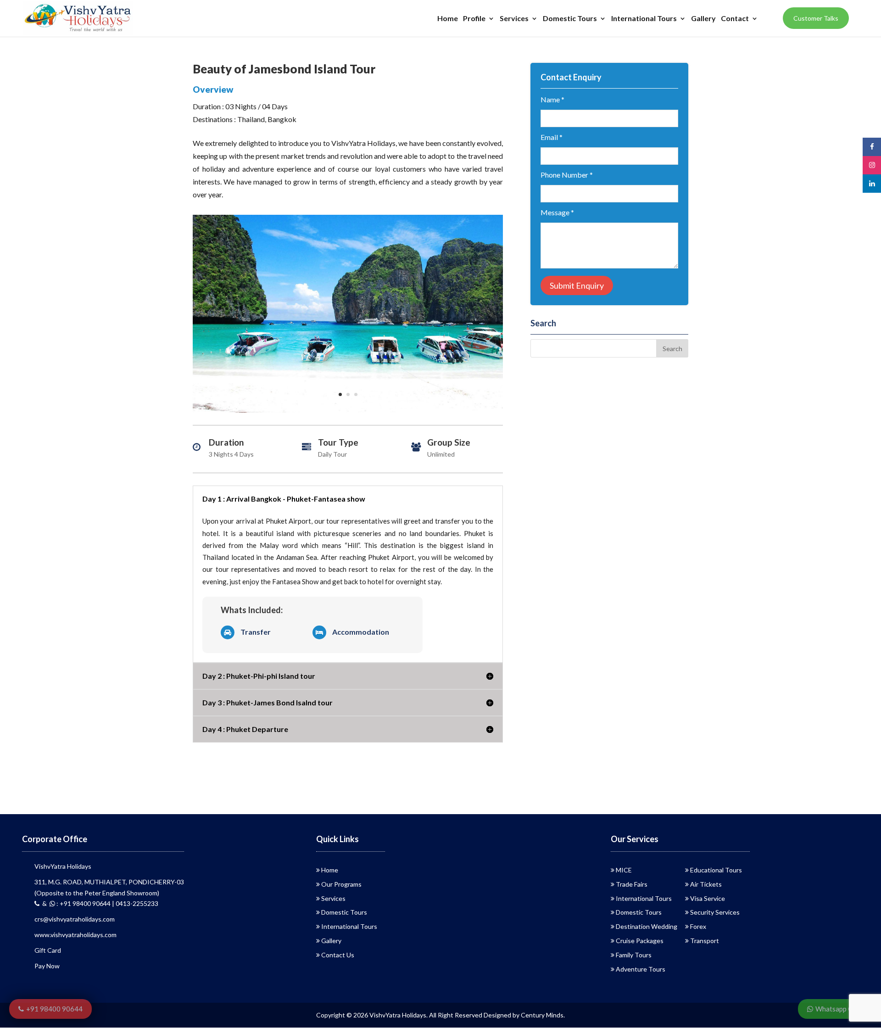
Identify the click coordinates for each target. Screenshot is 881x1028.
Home (447, 18)
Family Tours (634, 955)
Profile (474, 18)
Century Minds (542, 1015)
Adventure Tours (640, 969)
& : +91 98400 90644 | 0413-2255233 (98, 903)
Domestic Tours (570, 18)
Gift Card (47, 950)
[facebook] (872, 147)
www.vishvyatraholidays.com (75, 935)
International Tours (644, 18)
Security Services (715, 912)
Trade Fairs (631, 884)
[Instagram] (872, 165)
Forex (698, 926)
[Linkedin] (872, 183)
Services (514, 18)
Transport (704, 940)
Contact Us (337, 955)
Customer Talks (815, 18)
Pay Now (47, 966)
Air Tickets (706, 884)
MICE (624, 870)
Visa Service (707, 898)
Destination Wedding (646, 926)
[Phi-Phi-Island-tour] (348, 412)
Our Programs (341, 884)
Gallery (703, 18)
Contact (735, 18)
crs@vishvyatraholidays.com (74, 919)
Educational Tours (716, 870)
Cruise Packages (640, 940)
